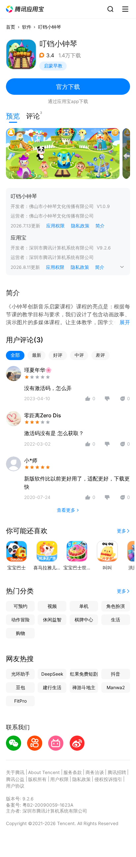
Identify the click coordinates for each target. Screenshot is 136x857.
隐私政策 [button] (80, 225)
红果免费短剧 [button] (84, 674)
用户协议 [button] (15, 786)
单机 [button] (83, 606)
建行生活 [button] (52, 687)
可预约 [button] (20, 606)
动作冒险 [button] (20, 619)
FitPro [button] (20, 701)
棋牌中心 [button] (84, 619)
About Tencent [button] (44, 772)
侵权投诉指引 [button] (108, 779)
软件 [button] (26, 27)
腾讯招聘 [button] (117, 772)
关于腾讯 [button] (15, 772)
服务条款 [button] (72, 772)
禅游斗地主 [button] (83, 687)
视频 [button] (52, 606)
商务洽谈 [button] (94, 772)
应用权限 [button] (55, 225)
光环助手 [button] (20, 674)
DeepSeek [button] (52, 674)
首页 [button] (10, 27)
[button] (25, 9)
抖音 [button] (115, 674)
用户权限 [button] (59, 779)
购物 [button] (20, 633)
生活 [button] (115, 619)
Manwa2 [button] (116, 687)
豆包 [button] (20, 687)
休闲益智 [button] (52, 619)
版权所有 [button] (37, 779)
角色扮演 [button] (115, 606)
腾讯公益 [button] (15, 779)
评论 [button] (33, 115)
